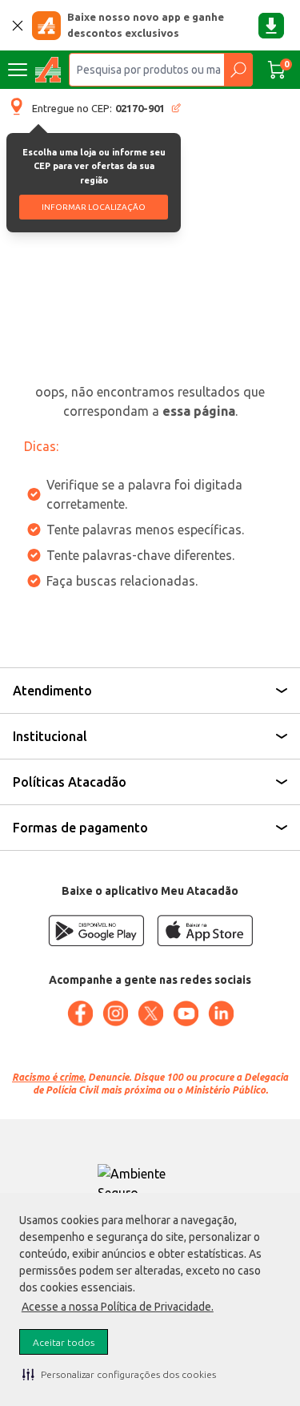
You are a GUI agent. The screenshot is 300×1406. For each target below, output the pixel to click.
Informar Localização (94, 207)
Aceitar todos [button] (63, 1342)
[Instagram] (115, 1013)
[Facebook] (80, 1013)
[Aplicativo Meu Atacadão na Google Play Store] (96, 930)
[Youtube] (185, 1013)
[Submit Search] (238, 70)
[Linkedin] (221, 1013)
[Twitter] (150, 1013)
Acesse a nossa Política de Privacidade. (118, 1306)
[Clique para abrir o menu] (17, 69)
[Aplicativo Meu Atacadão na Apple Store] (205, 930)
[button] (119, 1374)
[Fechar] (18, 26)
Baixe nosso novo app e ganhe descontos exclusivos (145, 24)
